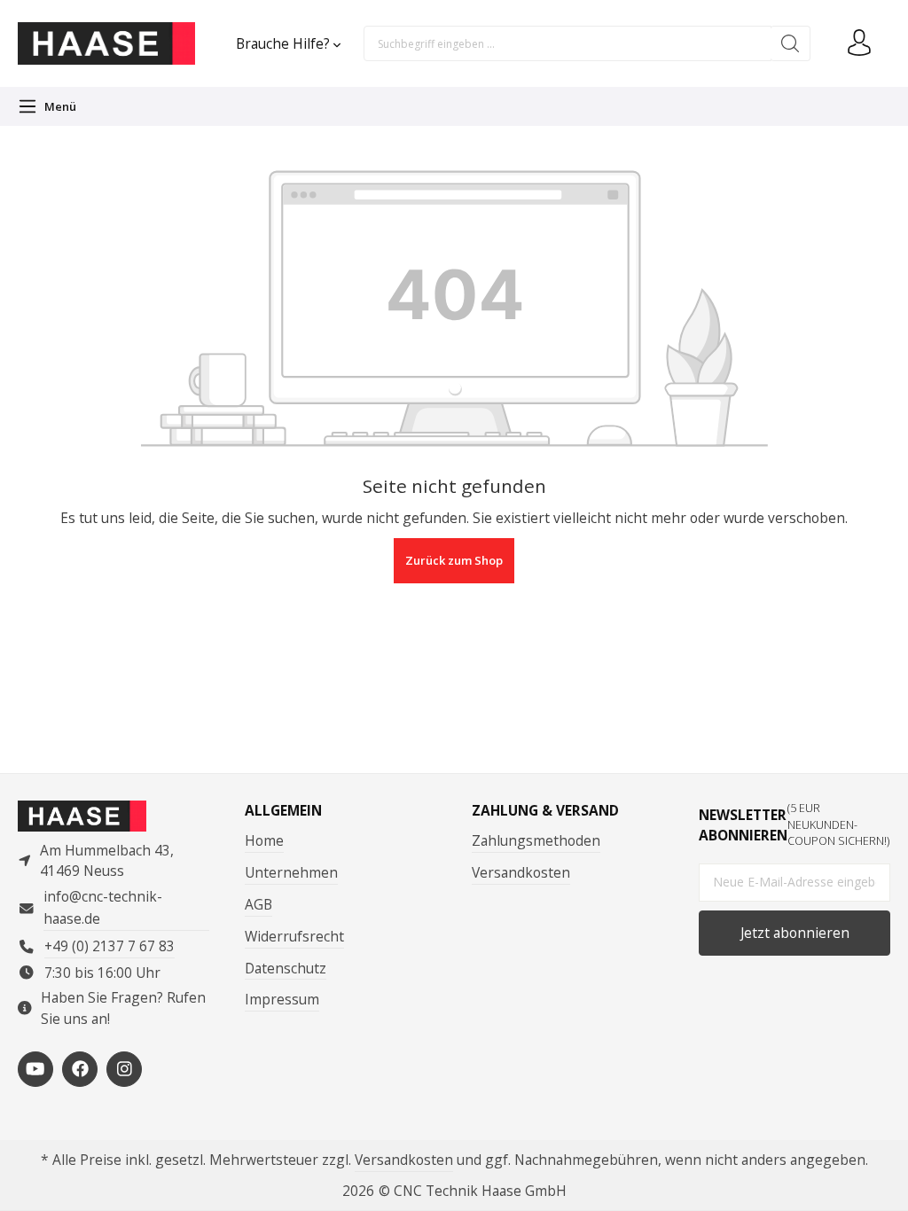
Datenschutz (285, 968)
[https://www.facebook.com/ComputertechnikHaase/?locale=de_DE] (80, 1069)
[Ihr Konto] (859, 43)
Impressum (282, 999)
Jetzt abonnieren (794, 932)
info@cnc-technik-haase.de (102, 907)
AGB (258, 904)
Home (264, 840)
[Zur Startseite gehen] (106, 43)
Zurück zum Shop (454, 560)
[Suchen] (790, 43)
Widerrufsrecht (294, 936)
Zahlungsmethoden (536, 840)
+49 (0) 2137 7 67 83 (109, 946)
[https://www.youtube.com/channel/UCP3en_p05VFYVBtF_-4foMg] (35, 1069)
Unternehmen (291, 872)
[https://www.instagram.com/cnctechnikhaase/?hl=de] (124, 1069)
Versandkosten (521, 872)
